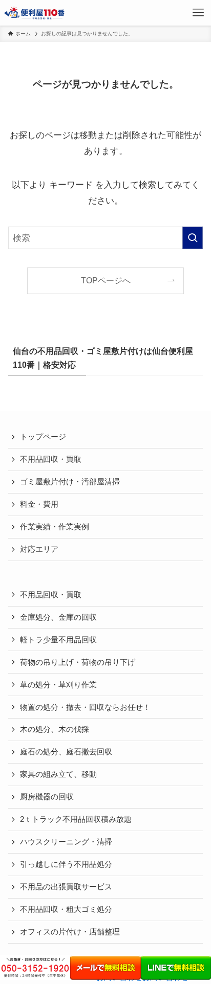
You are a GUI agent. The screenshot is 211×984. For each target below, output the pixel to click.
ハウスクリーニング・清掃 (66, 842)
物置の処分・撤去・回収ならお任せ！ (85, 707)
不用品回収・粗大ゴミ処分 (66, 909)
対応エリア (39, 549)
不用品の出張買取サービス (66, 887)
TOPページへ (106, 280)
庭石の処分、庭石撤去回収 (66, 752)
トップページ (43, 437)
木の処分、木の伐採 (54, 729)
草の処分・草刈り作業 (58, 685)
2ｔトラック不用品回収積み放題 (76, 819)
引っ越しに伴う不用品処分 (66, 864)
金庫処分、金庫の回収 (58, 617)
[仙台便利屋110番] (35, 13)
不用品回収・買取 (50, 459)
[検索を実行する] (192, 238)
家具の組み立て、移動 (58, 774)
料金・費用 (39, 504)
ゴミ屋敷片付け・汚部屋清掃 (70, 482)
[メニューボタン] (198, 13)
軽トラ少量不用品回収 (58, 640)
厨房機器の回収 (47, 797)
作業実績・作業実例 (54, 527)
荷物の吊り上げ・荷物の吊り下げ (77, 662)
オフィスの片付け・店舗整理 (70, 932)
